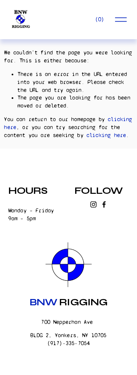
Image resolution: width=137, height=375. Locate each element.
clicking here (106, 135)
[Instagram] (93, 204)
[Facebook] (104, 204)
